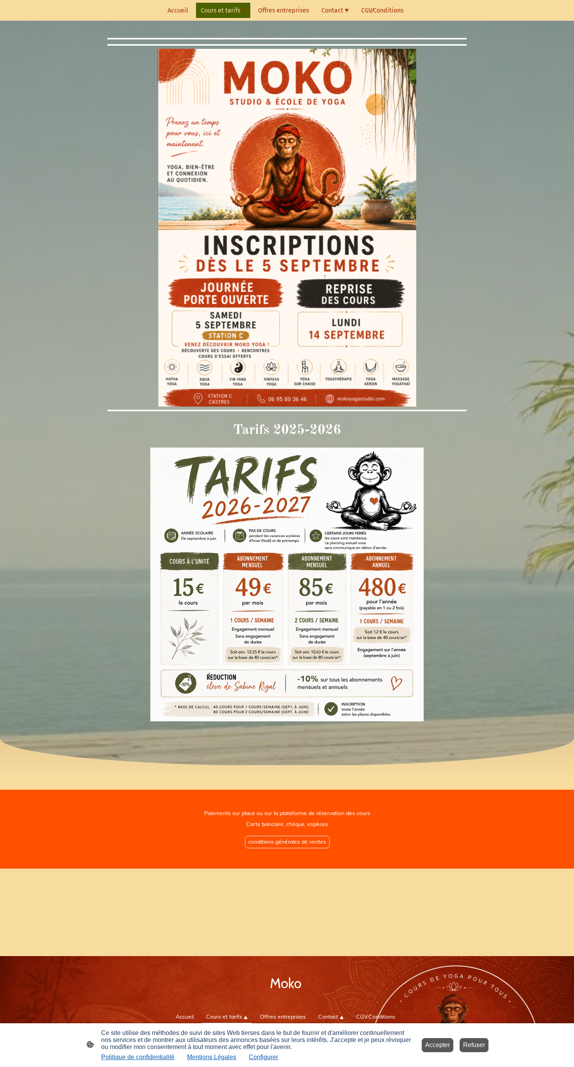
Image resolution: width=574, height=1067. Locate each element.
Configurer (263, 1057)
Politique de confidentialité (138, 1057)
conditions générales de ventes (287, 842)
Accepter (437, 1045)
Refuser (474, 1045)
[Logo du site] (287, 1000)
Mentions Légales (211, 1057)
